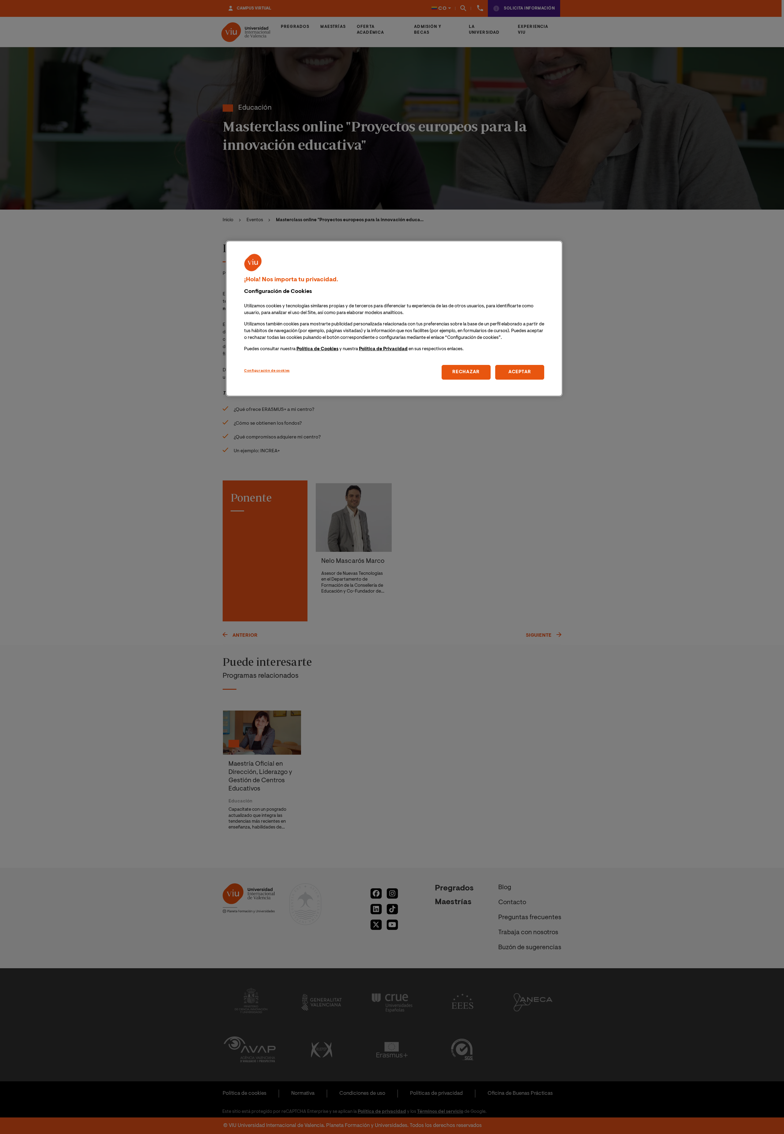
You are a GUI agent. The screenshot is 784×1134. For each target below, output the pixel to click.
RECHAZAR (466, 372)
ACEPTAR (519, 372)
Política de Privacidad (383, 349)
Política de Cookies (317, 349)
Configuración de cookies (267, 371)
